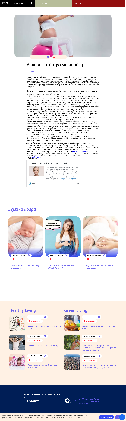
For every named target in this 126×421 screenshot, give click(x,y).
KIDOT (5, 3)
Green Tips (93, 317)
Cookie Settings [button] (106, 417)
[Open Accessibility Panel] (122, 417)
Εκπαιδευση (39, 317)
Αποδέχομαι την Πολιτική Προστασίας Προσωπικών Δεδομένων (89, 401)
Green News (93, 336)
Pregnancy (42, 57)
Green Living (87, 317)
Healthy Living (35, 57)
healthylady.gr (36, 157)
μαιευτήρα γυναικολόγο (81, 151)
